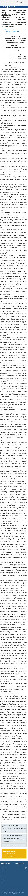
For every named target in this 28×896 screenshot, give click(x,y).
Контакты (3, 877)
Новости (3, 871)
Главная (3, 883)
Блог (2, 874)
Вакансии (3, 867)
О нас (2, 880)
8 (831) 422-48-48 (9, 7)
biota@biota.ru (12, 856)
